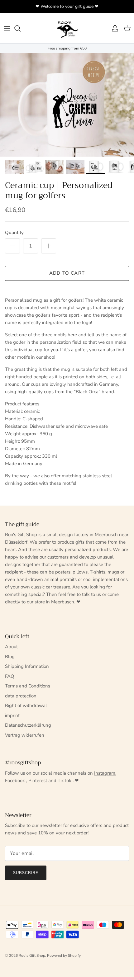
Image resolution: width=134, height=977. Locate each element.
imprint (12, 715)
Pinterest (37, 780)
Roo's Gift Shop (32, 955)
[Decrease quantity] (12, 245)
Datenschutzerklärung (28, 725)
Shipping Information (27, 666)
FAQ (9, 676)
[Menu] (7, 28)
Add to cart (67, 273)
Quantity (14, 232)
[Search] (20, 28)
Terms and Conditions (27, 686)
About (11, 647)
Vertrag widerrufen (24, 735)
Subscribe (25, 873)
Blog (10, 657)
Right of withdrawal (26, 705)
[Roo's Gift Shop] (67, 28)
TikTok (64, 780)
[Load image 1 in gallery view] (67, 105)
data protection (20, 696)
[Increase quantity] (48, 245)
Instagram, (105, 773)
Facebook (15, 780)
